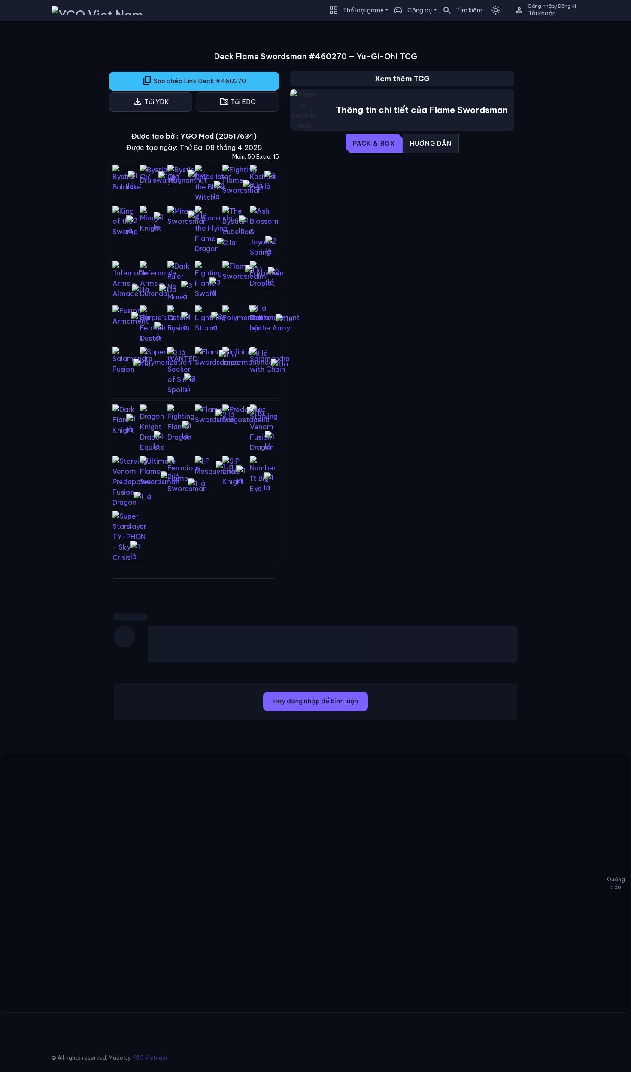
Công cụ (419, 10)
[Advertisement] (47, 156)
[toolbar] (402, 143)
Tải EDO (237, 102)
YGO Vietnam (149, 1057)
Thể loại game (363, 10)
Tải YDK (151, 102)
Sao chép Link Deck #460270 (194, 81)
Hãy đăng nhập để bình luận (315, 701)
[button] (459, 10)
